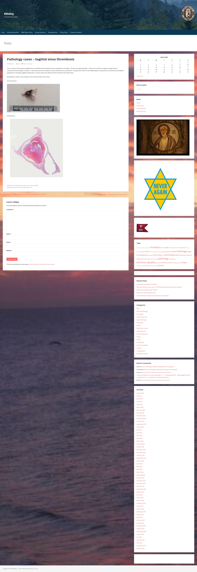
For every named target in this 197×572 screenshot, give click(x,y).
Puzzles (139, 348)
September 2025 (141, 424)
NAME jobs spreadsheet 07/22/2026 (147, 290)
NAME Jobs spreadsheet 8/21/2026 (147, 284)
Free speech (140, 314)
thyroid (149, 265)
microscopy (169, 255)
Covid (141, 251)
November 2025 (141, 418)
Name (8, 234)
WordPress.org (141, 111)
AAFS (138, 308)
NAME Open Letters (27, 32)
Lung (159, 255)
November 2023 (141, 483)
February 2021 (141, 520)
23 (180, 69)
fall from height (152, 251)
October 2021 (140, 509)
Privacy (139, 339)
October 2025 (140, 421)
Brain (18, 187)
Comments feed (141, 108)
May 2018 (139, 543)
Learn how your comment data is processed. (41, 264)
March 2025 (140, 441)
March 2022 (140, 506)
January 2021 (140, 523)
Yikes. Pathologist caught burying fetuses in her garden (153, 295)
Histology (23, 187)
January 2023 (140, 500)
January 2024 (140, 478)
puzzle (179, 262)
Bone (163, 247)
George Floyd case (40, 32)
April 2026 (139, 404)
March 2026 (140, 407)
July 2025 (139, 430)
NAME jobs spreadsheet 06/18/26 (146, 293)
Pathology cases (52, 32)
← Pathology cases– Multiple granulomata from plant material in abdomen (24, 194)
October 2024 (140, 455)
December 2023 (141, 481)
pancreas (155, 259)
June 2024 (139, 464)
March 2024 (140, 472)
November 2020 (141, 526)
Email (8, 242)
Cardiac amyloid (172, 247)
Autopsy (15, 187)
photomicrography (146, 262)
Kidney (146, 255)
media (162, 255)
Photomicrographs (33, 185)
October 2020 (140, 529)
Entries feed (140, 106)
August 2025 (140, 427)
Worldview (160, 265)
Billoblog (9, 13)
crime (144, 251)
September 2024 (141, 458)
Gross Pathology (16, 185)
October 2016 (140, 548)
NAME (177, 255)
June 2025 (139, 433)
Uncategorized (141, 351)
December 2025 (141, 416)
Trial (152, 265)
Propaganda (175, 262)
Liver (155, 255)
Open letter (150, 259)
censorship (179, 247)
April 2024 (139, 469)
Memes (139, 325)
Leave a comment (27, 64)
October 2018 (140, 540)
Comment (10, 209)
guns (162, 251)
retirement (139, 265)
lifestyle (151, 255)
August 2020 (140, 534)
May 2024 (139, 466)
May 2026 (139, 401)
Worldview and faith (13, 32)
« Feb (138, 76)
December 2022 (141, 503)
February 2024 (141, 475)
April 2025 (139, 438)
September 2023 (141, 489)
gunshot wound (167, 251)
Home (3, 32)
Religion (184, 263)
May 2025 (139, 435)
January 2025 (140, 447)
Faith (147, 251)
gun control (158, 251)
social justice (144, 265)
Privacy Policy (64, 32)
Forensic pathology (142, 311)
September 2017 (141, 546)
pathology (163, 258)
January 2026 (140, 413)
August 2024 (140, 461)
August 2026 (140, 393)
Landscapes (140, 323)
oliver (18, 64)
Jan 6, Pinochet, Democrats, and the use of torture (156, 372)
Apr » (141, 76)
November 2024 (141, 452)
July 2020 (139, 537)
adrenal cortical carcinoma (142, 247)
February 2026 (141, 410)
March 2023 (140, 497)
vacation (155, 265)
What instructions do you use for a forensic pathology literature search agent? (159, 287)
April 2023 (139, 495)
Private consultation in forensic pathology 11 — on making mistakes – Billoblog (159, 375)
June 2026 (139, 399)
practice (169, 263)
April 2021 (139, 517)
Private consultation (76, 32)
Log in (138, 103)
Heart (174, 251)
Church (184, 247)
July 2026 (139, 396)
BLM (161, 247)
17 (188, 67)
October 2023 (140, 486)
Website (9, 250)
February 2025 (141, 444)
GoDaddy (35, 568)
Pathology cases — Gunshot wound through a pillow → (113, 194)
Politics (164, 263)
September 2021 (141, 512)
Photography (172, 259)
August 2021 (140, 514)
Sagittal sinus (29, 187)
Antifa (149, 247)
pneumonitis (158, 262)
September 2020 (141, 531)
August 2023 (140, 492)
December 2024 (141, 449)
